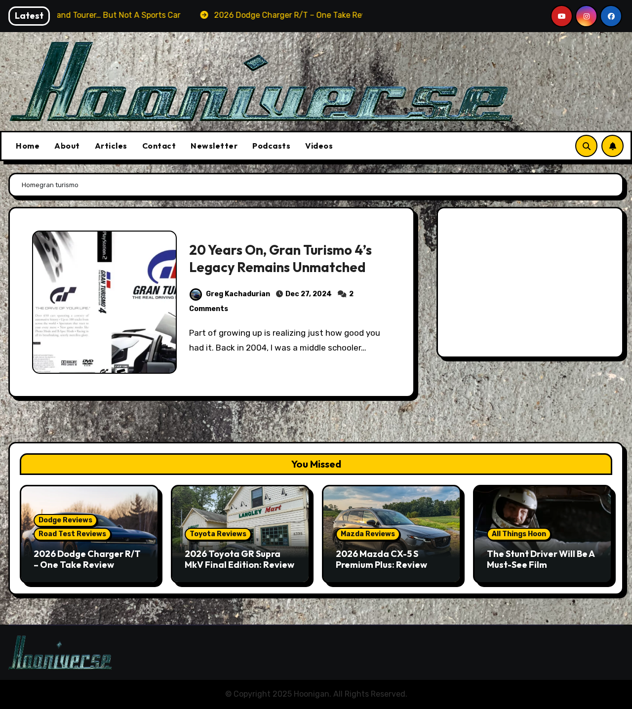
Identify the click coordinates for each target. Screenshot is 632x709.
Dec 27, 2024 (308, 294)
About (67, 146)
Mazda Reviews (368, 534)
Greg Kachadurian (238, 294)
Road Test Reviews (72, 534)
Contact (159, 146)
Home (28, 146)
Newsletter (214, 146)
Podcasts (271, 146)
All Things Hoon (519, 534)
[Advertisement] (531, 285)
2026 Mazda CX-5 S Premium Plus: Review (381, 559)
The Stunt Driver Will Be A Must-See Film (540, 559)
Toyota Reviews (218, 534)
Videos (319, 146)
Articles (111, 146)
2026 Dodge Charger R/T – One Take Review (87, 559)
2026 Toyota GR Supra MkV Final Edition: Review (239, 559)
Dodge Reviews (65, 520)
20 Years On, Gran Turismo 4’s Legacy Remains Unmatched (280, 258)
